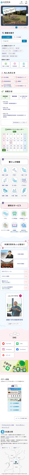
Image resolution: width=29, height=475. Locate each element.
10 (7, 140)
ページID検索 (17, 37)
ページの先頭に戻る (22, 418)
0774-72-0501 (10, 436)
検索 (24, 41)
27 (18, 147)
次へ (27, 15)
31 (7, 150)
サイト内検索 (6, 37)
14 (21, 140)
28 (21, 147)
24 (7, 147)
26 (14, 147)
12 (14, 140)
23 (4, 147)
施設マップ (16, 447)
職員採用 (4, 53)
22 (25, 145)
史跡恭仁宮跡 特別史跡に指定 (9, 56)
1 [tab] (11, 27)
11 (11, 140)
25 (11, 147)
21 (21, 145)
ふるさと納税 (12, 53)
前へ (2, 15)
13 (18, 140)
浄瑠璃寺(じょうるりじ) (8, 48)
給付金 (17, 48)
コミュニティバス (6, 50)
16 (4, 145)
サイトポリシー (20, 425)
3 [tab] (16, 27)
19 (14, 145)
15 (25, 140)
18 (11, 145)
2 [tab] (13, 27)
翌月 (14, 131)
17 (7, 145)
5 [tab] (21, 27)
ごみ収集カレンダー (17, 50)
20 (18, 145)
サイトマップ (5, 427)
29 (25, 147)
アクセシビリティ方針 (8, 425)
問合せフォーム (6, 447)
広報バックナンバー (13, 323)
